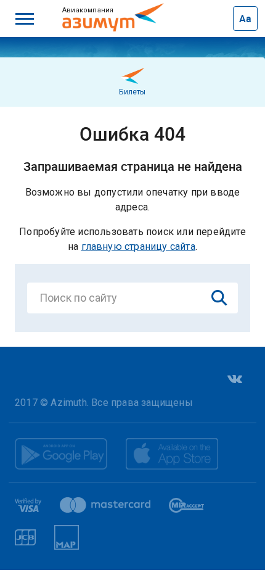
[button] (24, 18)
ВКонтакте (233, 379)
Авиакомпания (103, 10)
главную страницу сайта (138, 246)
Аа (245, 18)
